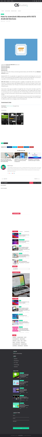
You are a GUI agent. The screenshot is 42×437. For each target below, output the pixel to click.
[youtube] (36, 1)
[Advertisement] (21, 30)
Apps (25, 337)
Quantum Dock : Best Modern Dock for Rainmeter (24, 242)
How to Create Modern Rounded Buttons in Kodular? (24, 262)
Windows (26, 345)
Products (23, 342)
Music (25, 340)
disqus (35, 182)
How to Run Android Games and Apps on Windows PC (23, 390)
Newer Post (5, 178)
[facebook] (33, 1)
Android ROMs (20, 337)
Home (2, 10)
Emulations (13, 10)
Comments (26, 231)
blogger (31, 182)
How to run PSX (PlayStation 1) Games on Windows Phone (24, 405)
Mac (20, 233)
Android (2, 14)
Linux (20, 306)
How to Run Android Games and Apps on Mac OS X (24, 397)
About (19, 10)
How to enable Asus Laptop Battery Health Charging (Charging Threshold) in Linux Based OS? (24, 249)
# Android (5, 143)
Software (15, 345)
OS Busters (20, 435)
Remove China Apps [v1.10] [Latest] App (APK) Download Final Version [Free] (6, 160)
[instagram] (38, 1)
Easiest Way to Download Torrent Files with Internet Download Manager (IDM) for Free (24, 330)
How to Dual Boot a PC (23, 315)
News (14, 342)
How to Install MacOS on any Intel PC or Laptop (24, 235)
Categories (7, 10)
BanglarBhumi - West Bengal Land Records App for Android (34, 160)
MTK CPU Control (9, 106)
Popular (21, 231)
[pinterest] (40, 1)
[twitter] (35, 1)
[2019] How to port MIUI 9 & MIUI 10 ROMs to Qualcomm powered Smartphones (21, 160)
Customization (21, 239)
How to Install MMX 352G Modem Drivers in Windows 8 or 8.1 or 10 (24, 322)
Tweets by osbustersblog (17, 353)
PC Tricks (20, 314)
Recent (15, 231)
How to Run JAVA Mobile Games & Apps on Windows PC (24, 382)
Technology (20, 345)
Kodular (14, 340)
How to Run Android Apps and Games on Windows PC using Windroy (24, 375)
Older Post (35, 178)
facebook (39, 182)
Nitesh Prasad (3, 21)
